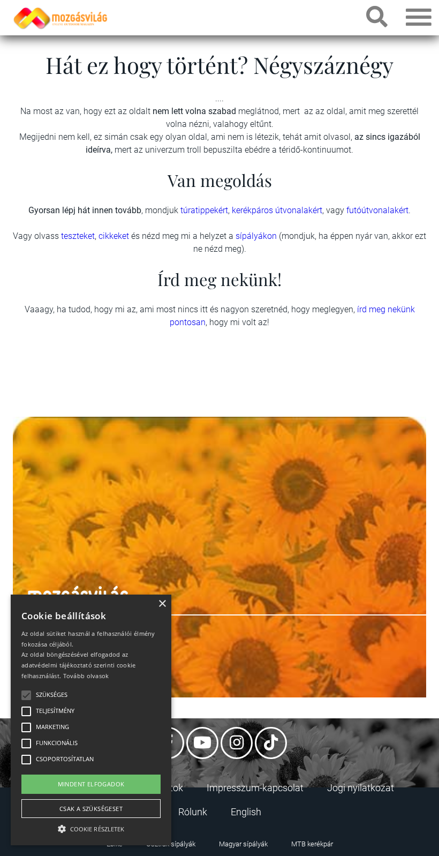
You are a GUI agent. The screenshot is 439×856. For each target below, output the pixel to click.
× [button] (162, 604)
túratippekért (204, 210)
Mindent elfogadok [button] (91, 784)
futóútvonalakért (377, 210)
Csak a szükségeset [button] (91, 809)
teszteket (78, 236)
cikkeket (115, 236)
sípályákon (257, 236)
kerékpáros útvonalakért (277, 210)
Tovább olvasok (86, 676)
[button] (91, 827)
